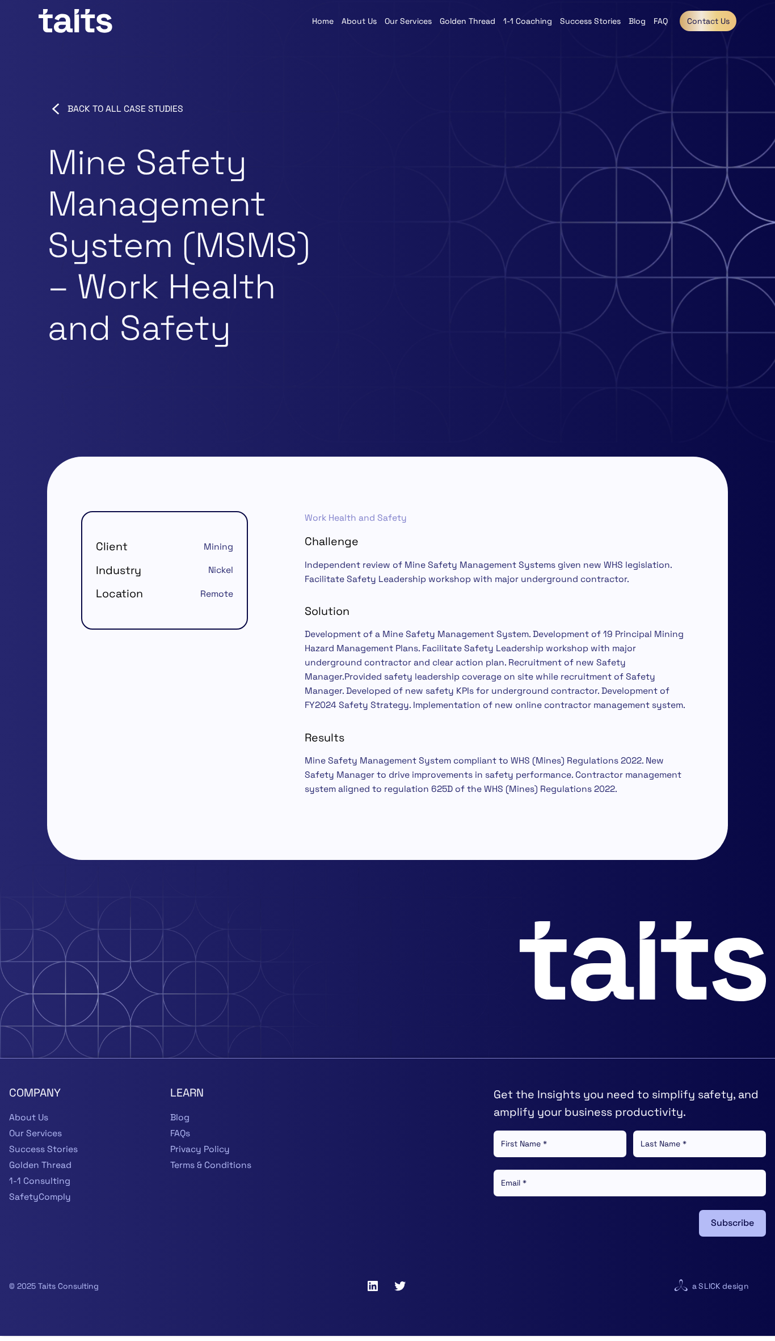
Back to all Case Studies (125, 109)
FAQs (180, 1133)
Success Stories (43, 1149)
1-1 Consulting (39, 1181)
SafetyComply (40, 1197)
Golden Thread (40, 1165)
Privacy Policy (200, 1149)
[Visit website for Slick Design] (681, 1286)
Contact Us (708, 21)
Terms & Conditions (210, 1165)
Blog (179, 1117)
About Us (28, 1117)
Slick (709, 1286)
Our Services (35, 1133)
